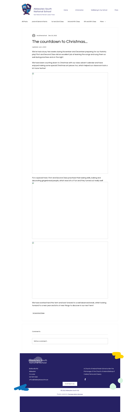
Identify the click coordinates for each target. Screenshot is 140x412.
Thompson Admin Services (75, 394)
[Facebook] (85, 379)
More (102, 21)
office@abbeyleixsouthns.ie (38, 380)
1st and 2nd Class (57, 21)
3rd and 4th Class (74, 21)
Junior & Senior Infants (39, 21)
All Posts (25, 21)
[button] (77, 10)
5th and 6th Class (90, 21)
